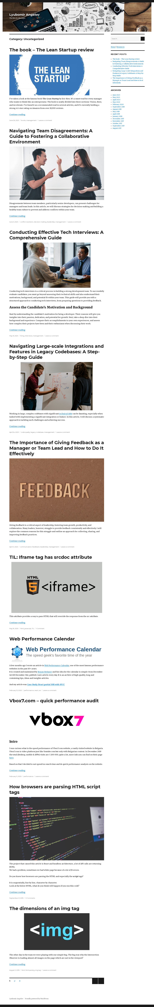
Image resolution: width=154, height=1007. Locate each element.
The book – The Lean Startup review (51, 50)
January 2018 (117, 116)
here (11, 758)
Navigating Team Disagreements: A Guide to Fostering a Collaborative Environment (51, 136)
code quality (25, 432)
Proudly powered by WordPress (36, 999)
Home (113, 47)
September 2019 (119, 107)
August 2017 (117, 128)
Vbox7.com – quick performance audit (54, 700)
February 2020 (118, 104)
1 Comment (40, 628)
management (31, 120)
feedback (36, 547)
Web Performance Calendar (42, 639)
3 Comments (30, 898)
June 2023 (116, 95)
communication (26, 547)
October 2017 (117, 123)
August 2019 (117, 109)
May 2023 (116, 97)
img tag (38, 970)
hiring (22, 336)
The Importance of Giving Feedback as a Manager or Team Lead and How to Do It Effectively (56, 448)
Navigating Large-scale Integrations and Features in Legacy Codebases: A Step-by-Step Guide (56, 351)
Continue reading (17, 114)
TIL (33, 628)
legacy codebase (37, 432)
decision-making (40, 222)
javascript (27, 628)
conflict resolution (26, 222)
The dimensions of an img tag (44, 908)
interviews (28, 336)
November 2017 (118, 121)
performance (29, 690)
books (23, 120)
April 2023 (116, 100)
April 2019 (116, 114)
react (36, 690)
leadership (51, 222)
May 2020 (116, 102)
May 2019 (116, 112)
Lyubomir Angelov (24, 15)
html (22, 628)
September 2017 (118, 126)
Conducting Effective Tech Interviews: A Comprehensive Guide (56, 235)
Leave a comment (45, 120)
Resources (120, 47)
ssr (40, 690)
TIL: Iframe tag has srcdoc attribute (50, 557)
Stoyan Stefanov (45, 672)
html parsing (29, 970)
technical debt (65, 414)
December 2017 (118, 119)
